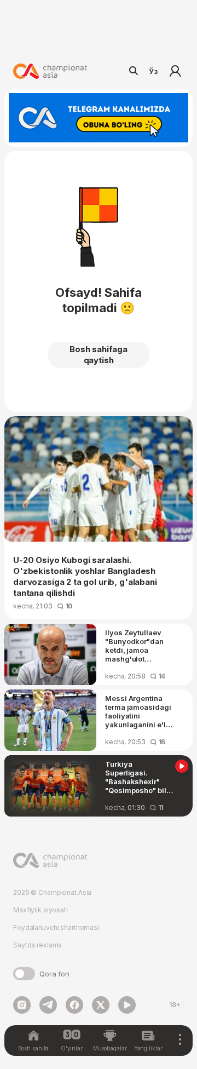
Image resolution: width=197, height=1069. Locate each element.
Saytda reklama (37, 945)
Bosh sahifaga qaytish (98, 354)
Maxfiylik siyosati (40, 910)
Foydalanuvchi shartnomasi (56, 927)
